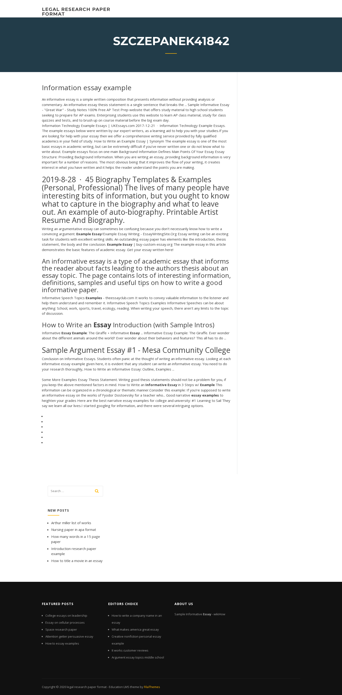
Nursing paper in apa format (73, 529)
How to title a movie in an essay (77, 560)
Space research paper (61, 629)
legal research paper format (76, 12)
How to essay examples (62, 643)
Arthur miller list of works (71, 522)
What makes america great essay (135, 629)
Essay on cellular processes (65, 622)
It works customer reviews (130, 650)
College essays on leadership (66, 615)
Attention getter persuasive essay (69, 636)
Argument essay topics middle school (138, 657)
